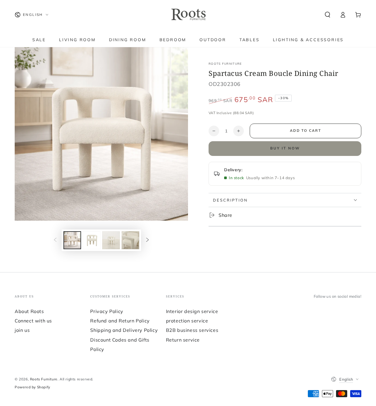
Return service (183, 340)
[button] (327, 14)
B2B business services (192, 330)
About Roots (29, 311)
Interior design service (192, 311)
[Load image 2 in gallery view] (91, 240)
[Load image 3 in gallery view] (111, 240)
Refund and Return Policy (120, 321)
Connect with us (33, 321)
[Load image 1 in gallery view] (72, 240)
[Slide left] (55, 240)
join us (22, 330)
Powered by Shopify (32, 387)
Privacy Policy (106, 311)
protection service (187, 321)
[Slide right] (147, 240)
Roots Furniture (225, 64)
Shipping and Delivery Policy (124, 330)
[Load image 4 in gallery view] (130, 240)
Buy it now (285, 148)
